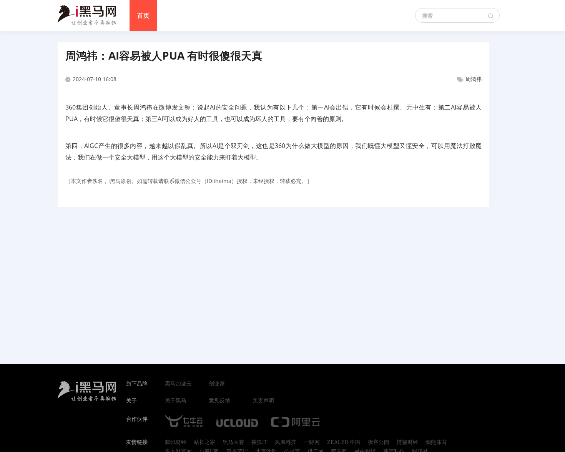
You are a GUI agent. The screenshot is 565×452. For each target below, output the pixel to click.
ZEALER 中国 (344, 442)
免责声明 (263, 401)
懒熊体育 (436, 442)
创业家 (217, 384)
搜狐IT (259, 442)
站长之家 (204, 442)
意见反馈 (219, 401)
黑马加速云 (178, 384)
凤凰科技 (285, 442)
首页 (143, 15)
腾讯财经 (175, 442)
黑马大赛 (233, 442)
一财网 (312, 442)
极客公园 (378, 442)
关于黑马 (175, 401)
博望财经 (407, 442)
